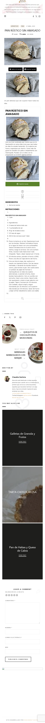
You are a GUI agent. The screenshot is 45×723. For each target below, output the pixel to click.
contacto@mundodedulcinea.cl (21, 393)
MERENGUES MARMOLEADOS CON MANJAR (22, 354)
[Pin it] (15, 317)
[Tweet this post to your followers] (9, 317)
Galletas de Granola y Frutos (22, 435)
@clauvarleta (27, 395)
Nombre (8, 627)
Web (6, 647)
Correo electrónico (13, 637)
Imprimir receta (31, 69)
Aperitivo (14, 26)
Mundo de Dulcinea (18, 397)
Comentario (10, 600)
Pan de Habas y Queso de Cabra (22, 548)
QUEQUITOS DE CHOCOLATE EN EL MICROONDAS (22, 334)
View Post (22, 441)
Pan (22, 26)
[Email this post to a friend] (20, 317)
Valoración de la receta (14, 592)
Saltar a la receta (16, 69)
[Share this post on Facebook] (4, 317)
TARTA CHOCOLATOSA (22, 492)
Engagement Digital (31, 720)
